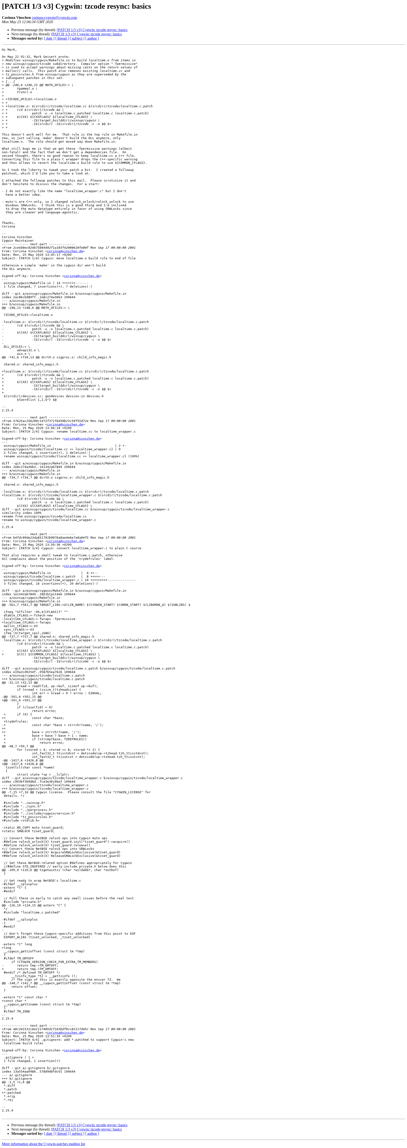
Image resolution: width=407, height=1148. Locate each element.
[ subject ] (77, 38)
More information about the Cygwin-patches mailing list (43, 1144)
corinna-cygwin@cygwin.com (54, 18)
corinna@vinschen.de (65, 251)
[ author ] (92, 38)
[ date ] (49, 38)
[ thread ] (62, 38)
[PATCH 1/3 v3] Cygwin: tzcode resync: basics (92, 30)
